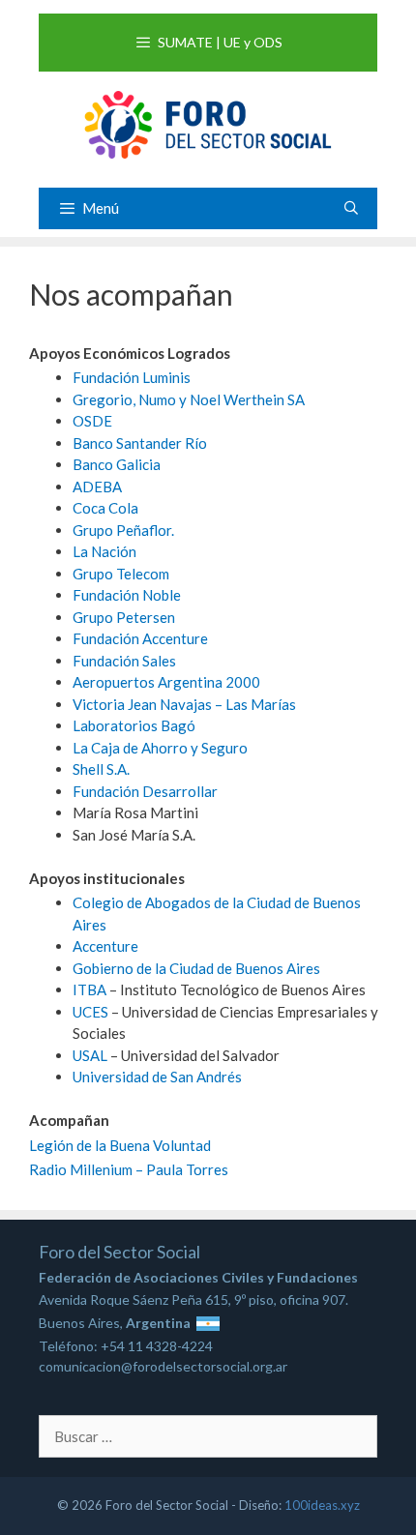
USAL (90, 1055)
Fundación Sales (124, 660)
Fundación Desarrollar (145, 791)
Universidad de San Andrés (157, 1076)
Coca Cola (105, 508)
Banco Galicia (117, 464)
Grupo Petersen (124, 617)
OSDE (92, 420)
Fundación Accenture (140, 638)
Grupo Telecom (121, 573)
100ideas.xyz (322, 1505)
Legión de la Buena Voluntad (120, 1145)
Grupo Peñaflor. (123, 530)
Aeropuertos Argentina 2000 (166, 682)
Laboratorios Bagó (134, 725)
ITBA (89, 989)
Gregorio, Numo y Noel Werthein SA (189, 399)
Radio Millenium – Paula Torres (128, 1169)
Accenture (105, 946)
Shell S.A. (101, 769)
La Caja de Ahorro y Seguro (160, 747)
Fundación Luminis (132, 377)
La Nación (104, 551)
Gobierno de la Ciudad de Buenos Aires (196, 968)
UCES (90, 1011)
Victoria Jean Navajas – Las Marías (184, 704)
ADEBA (97, 486)
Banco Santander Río (140, 443)
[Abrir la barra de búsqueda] (351, 207)
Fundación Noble (127, 595)
